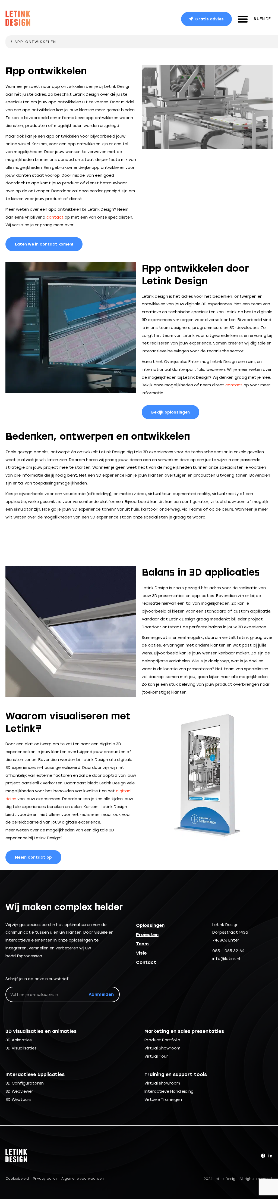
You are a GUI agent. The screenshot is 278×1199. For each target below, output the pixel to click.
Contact (146, 962)
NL (256, 18)
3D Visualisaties (21, 1048)
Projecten (147, 934)
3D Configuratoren (24, 1083)
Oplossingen (150, 925)
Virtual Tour (156, 1056)
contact (55, 217)
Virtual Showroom (162, 1048)
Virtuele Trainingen (163, 1099)
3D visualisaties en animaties (41, 1031)
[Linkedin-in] (270, 1156)
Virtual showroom (162, 1083)
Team (142, 943)
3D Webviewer (19, 1091)
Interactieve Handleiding (169, 1091)
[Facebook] (263, 1156)
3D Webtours (18, 1099)
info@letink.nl (226, 958)
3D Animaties (18, 1040)
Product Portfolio (162, 1040)
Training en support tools (175, 1074)
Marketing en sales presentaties (184, 1031)
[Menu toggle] (242, 19)
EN (262, 18)
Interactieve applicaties (35, 1074)
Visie (141, 953)
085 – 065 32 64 (228, 950)
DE (268, 18)
